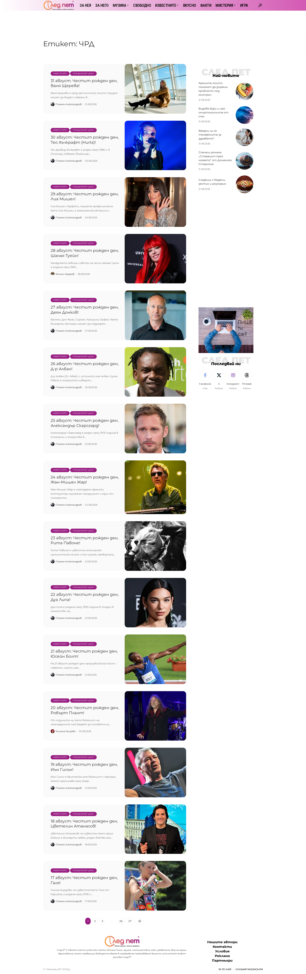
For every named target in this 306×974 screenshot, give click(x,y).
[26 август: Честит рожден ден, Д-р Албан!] (155, 372)
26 (121, 921)
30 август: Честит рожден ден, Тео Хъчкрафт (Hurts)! (85, 140)
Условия (222, 951)
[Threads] (246, 379)
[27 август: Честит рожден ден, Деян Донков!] (155, 315)
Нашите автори (222, 942)
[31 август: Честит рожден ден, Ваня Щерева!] (155, 89)
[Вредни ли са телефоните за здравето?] (244, 137)
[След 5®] (58, 5)
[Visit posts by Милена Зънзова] (53, 731)
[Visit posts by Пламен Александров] (53, 104)
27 (130, 921)
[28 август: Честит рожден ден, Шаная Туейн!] (155, 259)
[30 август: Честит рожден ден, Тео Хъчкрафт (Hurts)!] (155, 145)
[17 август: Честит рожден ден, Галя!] (155, 886)
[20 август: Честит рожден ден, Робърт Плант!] (155, 716)
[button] (260, 5)
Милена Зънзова (65, 731)
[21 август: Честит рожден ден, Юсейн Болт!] (155, 659)
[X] (218, 379)
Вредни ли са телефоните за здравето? (210, 134)
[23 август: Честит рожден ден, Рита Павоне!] (155, 546)
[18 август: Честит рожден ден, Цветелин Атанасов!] (155, 829)
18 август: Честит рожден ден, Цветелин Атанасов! (84, 824)
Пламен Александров (69, 104)
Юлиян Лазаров (65, 274)
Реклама (222, 956)
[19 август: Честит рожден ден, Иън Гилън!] (155, 772)
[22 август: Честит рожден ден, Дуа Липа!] (155, 603)
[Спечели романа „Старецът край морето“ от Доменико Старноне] (244, 161)
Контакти (222, 947)
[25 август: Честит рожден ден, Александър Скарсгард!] (155, 428)
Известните (60, 73)
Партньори (222, 960)
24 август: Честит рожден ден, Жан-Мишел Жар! (85, 480)
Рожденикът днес (83, 73)
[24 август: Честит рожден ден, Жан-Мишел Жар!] (155, 487)
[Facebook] (205, 379)
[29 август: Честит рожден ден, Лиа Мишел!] (155, 202)
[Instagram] (232, 379)
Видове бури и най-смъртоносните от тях (213, 112)
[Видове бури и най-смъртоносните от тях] (244, 115)
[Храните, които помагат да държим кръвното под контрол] (244, 91)
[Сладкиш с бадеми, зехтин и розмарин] (244, 184)
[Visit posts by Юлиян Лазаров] (53, 274)
